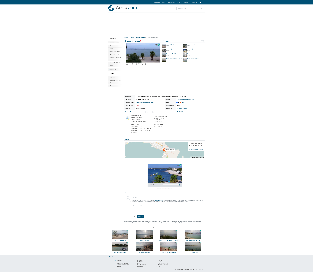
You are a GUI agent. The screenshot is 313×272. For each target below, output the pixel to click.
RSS (159, 266)
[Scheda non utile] (132, 64)
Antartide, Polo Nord (115, 63)
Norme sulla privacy (163, 263)
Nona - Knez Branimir (171, 53)
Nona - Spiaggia (191, 53)
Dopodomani (149, 112)
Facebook (161, 260)
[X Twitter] (179, 103)
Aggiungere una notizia (123, 264)
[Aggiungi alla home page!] (139, 64)
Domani (143, 112)
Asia (111, 60)
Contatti (139, 260)
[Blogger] (181, 103)
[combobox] (190, 8)
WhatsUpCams (182, 108)
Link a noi (140, 266)
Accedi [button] (186, 2)
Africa (112, 48)
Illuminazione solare (115, 80)
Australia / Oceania (115, 57)
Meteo (112, 83)
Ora (136, 112)
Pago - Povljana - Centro (171, 49)
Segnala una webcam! (159, 2)
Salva (141, 216)
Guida (111, 86)
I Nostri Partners (141, 264)
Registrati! (194, 2)
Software (112, 77)
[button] (201, 2)
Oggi (139, 112)
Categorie (113, 69)
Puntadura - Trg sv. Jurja (192, 44)
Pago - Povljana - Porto (192, 49)
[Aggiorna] (154, 112)
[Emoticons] (134, 216)
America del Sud (114, 54)
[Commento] (136, 64)
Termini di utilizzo (163, 264)
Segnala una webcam (122, 263)
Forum (180, 2)
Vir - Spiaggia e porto (171, 44)
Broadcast (172, 2)
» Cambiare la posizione (196, 149)
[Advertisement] (156, 23)
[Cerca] (201, 8)
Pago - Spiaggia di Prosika (193, 58)
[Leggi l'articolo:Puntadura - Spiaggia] (137, 105)
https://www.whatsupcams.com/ (145, 102)
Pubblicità (140, 262)
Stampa (119, 266)
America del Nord (115, 51)
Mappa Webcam (114, 42)
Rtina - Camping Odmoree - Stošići (174, 58)
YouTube (160, 262)
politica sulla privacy (158, 200)
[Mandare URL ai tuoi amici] (183, 103)
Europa (112, 65)
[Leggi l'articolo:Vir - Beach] (138, 105)
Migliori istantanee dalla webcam (185, 99)
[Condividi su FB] (177, 103)
